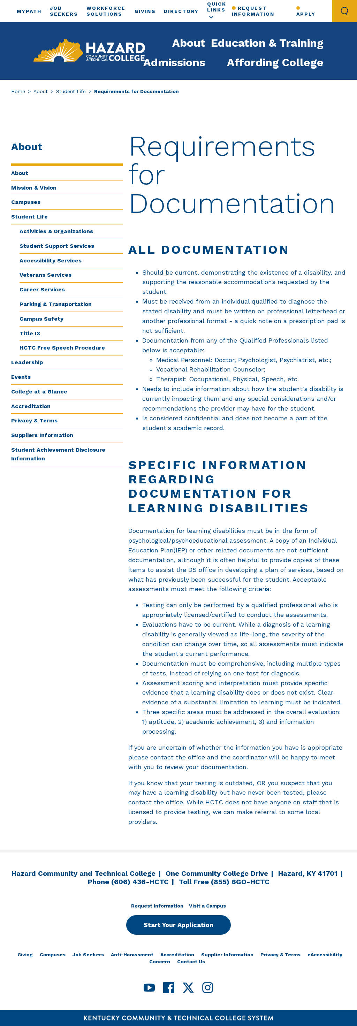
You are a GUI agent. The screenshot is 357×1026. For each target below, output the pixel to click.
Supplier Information (227, 954)
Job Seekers (88, 954)
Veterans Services (45, 274)
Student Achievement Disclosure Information (58, 454)
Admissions (174, 62)
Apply (306, 14)
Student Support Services (57, 246)
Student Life (71, 91)
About (188, 42)
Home (18, 91)
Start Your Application (178, 924)
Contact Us (191, 961)
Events (21, 377)
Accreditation (31, 406)
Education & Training (267, 42)
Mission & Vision (33, 187)
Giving (145, 11)
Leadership (27, 362)
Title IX (30, 333)
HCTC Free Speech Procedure (62, 347)
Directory (181, 11)
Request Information (253, 11)
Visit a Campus (207, 906)
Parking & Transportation (56, 304)
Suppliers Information (42, 435)
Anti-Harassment (132, 954)
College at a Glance (39, 391)
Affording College (275, 62)
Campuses (25, 202)
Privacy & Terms (34, 420)
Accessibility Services (51, 260)
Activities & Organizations (56, 231)
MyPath (29, 11)
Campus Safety (41, 318)
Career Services (42, 289)
